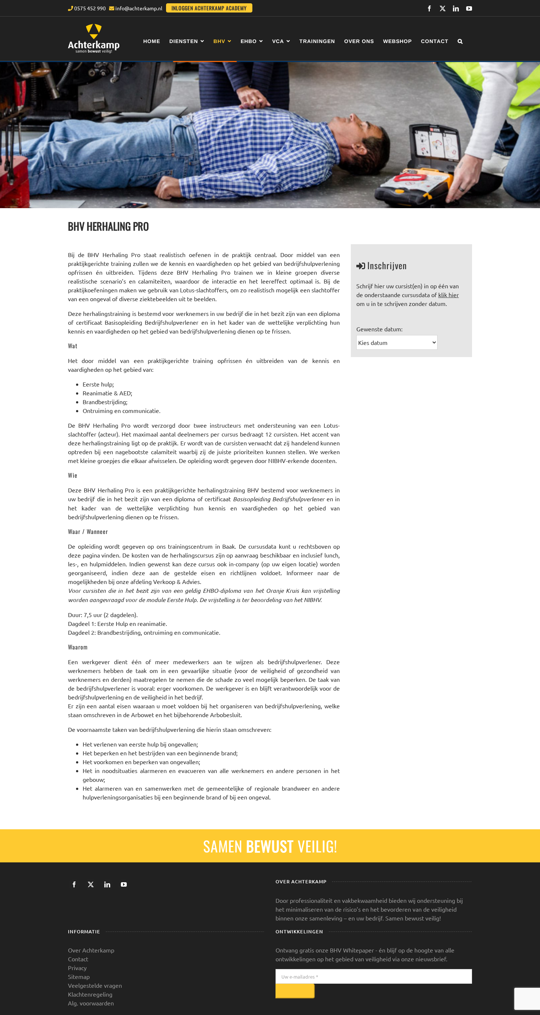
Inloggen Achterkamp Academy (209, 8)
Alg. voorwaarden (91, 1003)
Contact (78, 958)
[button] (460, 41)
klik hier (448, 294)
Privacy (77, 967)
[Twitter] (90, 884)
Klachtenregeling (90, 994)
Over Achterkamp (91, 950)
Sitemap (79, 976)
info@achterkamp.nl (138, 8)
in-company (244, 563)
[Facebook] (74, 884)
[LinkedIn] (107, 884)
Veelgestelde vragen (95, 985)
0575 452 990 (89, 8)
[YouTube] (124, 884)
